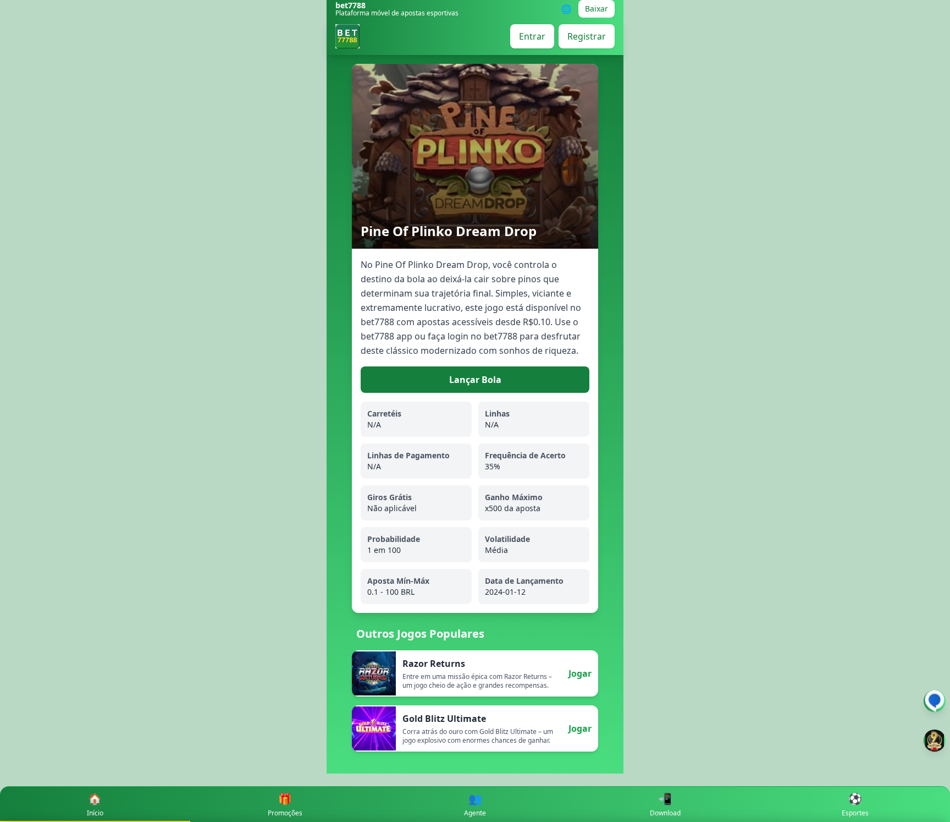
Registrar (586, 36)
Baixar (596, 8)
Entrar (532, 36)
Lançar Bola (475, 380)
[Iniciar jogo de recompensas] (935, 741)
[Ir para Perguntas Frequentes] (935, 701)
